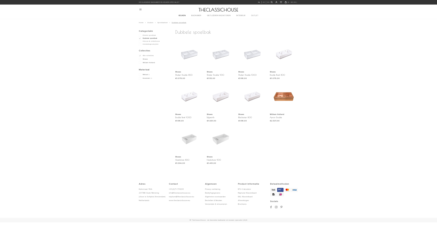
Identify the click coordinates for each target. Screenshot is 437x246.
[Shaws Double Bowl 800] (284, 54)
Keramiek (147, 78)
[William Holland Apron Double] (284, 97)
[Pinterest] (281, 207)
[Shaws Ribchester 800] (252, 97)
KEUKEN (182, 15)
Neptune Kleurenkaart (247, 193)
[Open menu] (140, 9)
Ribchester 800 (245, 117)
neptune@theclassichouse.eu (181, 197)
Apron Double (276, 117)
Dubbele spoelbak (179, 23)
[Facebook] (271, 207)
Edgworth (211, 117)
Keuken (150, 23)
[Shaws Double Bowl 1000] (189, 97)
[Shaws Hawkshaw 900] (221, 139)
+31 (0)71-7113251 (176, 189)
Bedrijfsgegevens (212, 193)
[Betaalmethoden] (273, 190)
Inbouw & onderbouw (151, 41)
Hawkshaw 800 (182, 160)
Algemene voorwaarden (215, 197)
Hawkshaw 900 (214, 160)
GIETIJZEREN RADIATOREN (219, 15)
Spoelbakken (162, 23)
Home (141, 23)
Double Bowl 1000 (183, 117)
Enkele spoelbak (149, 35)
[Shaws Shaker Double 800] (189, 54)
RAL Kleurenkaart (245, 197)
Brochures (242, 204)
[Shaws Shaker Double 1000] (252, 54)
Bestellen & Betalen (213, 200)
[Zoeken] (271, 2)
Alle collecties (148, 55)
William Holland (149, 63)
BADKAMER (196, 15)
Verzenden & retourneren (216, 204)
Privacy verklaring (212, 189)
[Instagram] (276, 207)
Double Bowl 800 (277, 75)
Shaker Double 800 (184, 75)
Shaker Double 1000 (247, 75)
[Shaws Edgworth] (221, 97)
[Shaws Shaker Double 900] (221, 54)
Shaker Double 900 (215, 75)
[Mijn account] (276, 2)
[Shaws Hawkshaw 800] (189, 139)
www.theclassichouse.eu (179, 200)
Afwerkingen (243, 200)
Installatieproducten (151, 44)
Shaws (145, 59)
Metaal (146, 75)
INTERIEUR (240, 15)
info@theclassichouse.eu (179, 193)
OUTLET (254, 15)
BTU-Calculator (244, 189)
